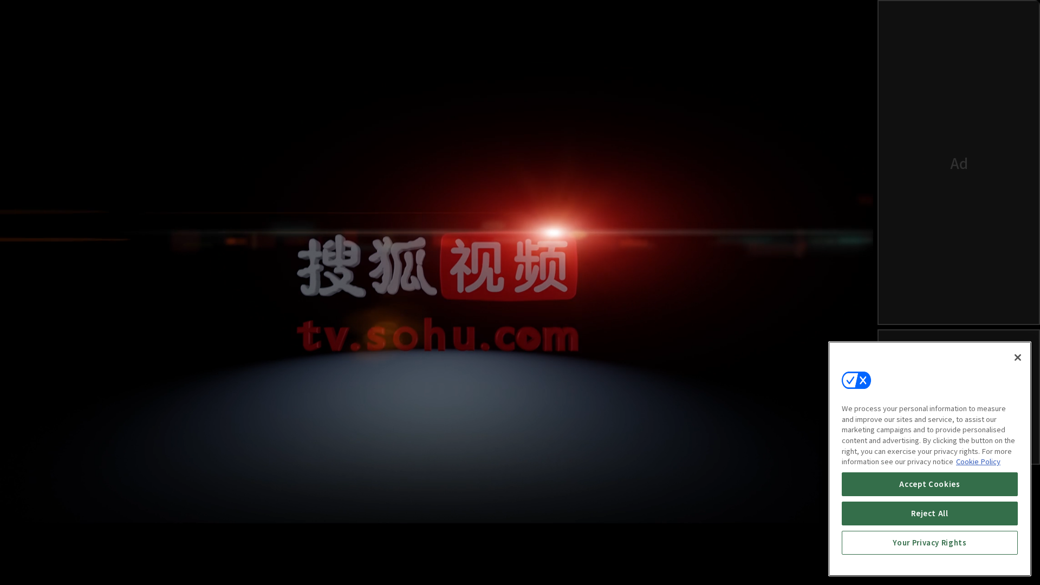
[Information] (28, 561)
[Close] (1018, 357)
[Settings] (819, 561)
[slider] (415, 527)
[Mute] (54, 561)
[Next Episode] (767, 561)
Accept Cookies (929, 484)
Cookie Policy (978, 461)
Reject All (929, 513)
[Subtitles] (793, 561)
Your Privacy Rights (929, 542)
